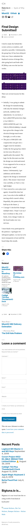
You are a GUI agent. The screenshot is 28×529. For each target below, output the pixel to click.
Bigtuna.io (6, 8)
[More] (19, 14)
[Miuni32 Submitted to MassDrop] (7, 276)
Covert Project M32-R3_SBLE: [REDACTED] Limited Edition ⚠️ (12, 459)
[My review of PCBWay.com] (18, 268)
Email (4, 387)
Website (4, 396)
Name (4, 378)
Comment (5, 356)
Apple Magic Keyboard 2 (13, 475)
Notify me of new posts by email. (12, 413)
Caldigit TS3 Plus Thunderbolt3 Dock (7, 298)
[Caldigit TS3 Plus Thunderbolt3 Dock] (7, 290)
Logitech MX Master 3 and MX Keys (12, 450)
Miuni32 (5, 13)
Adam (5, 35)
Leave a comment (9, 37)
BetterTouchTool (9, 480)
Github (13, 13)
